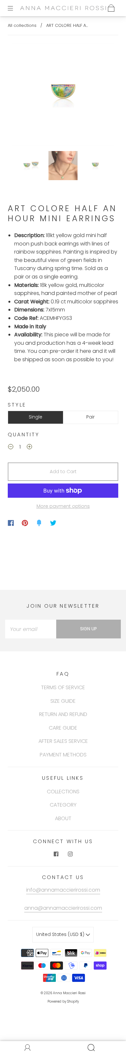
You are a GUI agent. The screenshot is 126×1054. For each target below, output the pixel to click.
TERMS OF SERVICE (63, 687)
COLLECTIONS (63, 791)
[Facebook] (11, 523)
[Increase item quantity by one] (29, 447)
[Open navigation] (15, 8)
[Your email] (30, 629)
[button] (22, 95)
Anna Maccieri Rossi (69, 993)
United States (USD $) (61, 934)
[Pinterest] (25, 523)
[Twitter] (53, 523)
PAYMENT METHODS (63, 754)
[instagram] (70, 854)
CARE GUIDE (63, 728)
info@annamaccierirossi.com (63, 890)
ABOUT (63, 818)
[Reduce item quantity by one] (11, 447)
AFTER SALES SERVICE (63, 741)
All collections (22, 25)
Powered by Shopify (63, 1001)
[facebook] (56, 854)
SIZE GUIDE (63, 701)
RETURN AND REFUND (63, 714)
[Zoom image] (63, 95)
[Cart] (111, 8)
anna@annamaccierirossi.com (63, 908)
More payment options (63, 506)
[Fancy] (39, 523)
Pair (90, 417)
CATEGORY (63, 805)
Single (35, 417)
